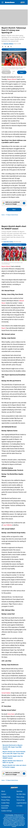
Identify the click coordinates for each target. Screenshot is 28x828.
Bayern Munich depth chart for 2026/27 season (13, 757)
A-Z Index (19, 806)
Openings (19, 791)
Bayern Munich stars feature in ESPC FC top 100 (13, 761)
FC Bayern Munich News (12, 214)
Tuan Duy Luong (8, 241)
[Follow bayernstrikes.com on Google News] (24, 203)
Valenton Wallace (8, 43)
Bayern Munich (12, 79)
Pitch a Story (20, 797)
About (3, 791)
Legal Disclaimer (21, 803)
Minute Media (10, 814)
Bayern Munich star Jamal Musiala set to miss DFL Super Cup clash (14, 752)
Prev (6, 72)
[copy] (11, 46)
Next (21, 72)
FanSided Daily (5, 797)
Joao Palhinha (7, 525)
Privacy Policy (5, 800)
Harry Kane (11, 714)
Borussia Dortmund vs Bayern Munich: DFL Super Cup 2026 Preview (12, 747)
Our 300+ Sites (21, 794)
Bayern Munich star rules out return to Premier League (14, 766)
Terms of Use (20, 800)
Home (3, 214)
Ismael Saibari (6, 693)
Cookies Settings (6, 811)
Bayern (4, 328)
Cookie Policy (5, 803)
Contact (3, 794)
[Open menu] (2, 2)
